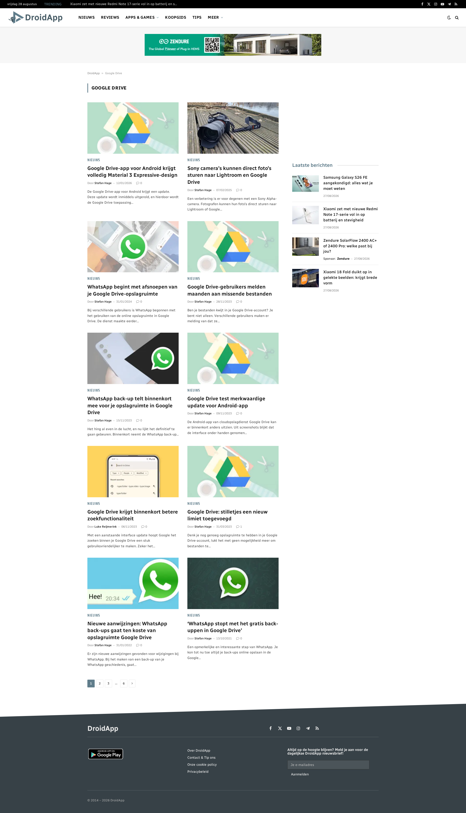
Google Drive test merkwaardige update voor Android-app (226, 402)
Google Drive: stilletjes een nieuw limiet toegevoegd (227, 515)
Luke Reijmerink (105, 526)
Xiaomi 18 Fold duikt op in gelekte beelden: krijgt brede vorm (350, 277)
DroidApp (93, 73)
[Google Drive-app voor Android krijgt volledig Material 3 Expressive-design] (133, 128)
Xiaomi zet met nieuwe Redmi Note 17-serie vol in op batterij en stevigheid (124, 4)
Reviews (110, 17)
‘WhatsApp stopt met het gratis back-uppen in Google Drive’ (232, 627)
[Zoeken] (456, 17)
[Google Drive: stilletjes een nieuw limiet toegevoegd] (233, 471)
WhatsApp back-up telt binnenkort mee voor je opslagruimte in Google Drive (130, 405)
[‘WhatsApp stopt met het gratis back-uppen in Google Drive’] (233, 583)
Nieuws (86, 17)
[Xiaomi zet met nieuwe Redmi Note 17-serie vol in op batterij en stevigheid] (305, 215)
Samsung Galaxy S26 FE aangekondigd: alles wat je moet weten (348, 183)
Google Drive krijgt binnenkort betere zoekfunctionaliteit (132, 515)
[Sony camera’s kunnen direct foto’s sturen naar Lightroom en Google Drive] (233, 128)
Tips (196, 17)
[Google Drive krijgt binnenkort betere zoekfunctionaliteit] (133, 471)
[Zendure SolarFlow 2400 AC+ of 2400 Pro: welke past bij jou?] (305, 246)
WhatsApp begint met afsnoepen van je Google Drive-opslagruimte (132, 290)
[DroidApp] (37, 17)
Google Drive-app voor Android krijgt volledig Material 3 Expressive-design (132, 171)
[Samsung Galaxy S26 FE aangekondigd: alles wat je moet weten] (305, 183)
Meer (213, 17)
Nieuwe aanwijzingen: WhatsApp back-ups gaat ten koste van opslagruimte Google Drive (127, 630)
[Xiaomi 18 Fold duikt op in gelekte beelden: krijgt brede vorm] (305, 278)
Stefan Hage (103, 183)
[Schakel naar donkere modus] (449, 18)
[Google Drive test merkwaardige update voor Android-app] (233, 358)
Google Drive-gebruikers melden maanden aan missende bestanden (229, 290)
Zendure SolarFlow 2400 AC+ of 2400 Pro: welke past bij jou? (350, 246)
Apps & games (140, 17)
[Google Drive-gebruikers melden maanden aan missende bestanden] (233, 247)
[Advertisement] (335, 117)
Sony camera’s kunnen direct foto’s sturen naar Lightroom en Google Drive (229, 175)
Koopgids (175, 17)
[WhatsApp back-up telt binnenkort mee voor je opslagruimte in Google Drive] (133, 358)
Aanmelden (300, 774)
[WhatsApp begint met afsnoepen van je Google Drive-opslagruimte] (133, 247)
